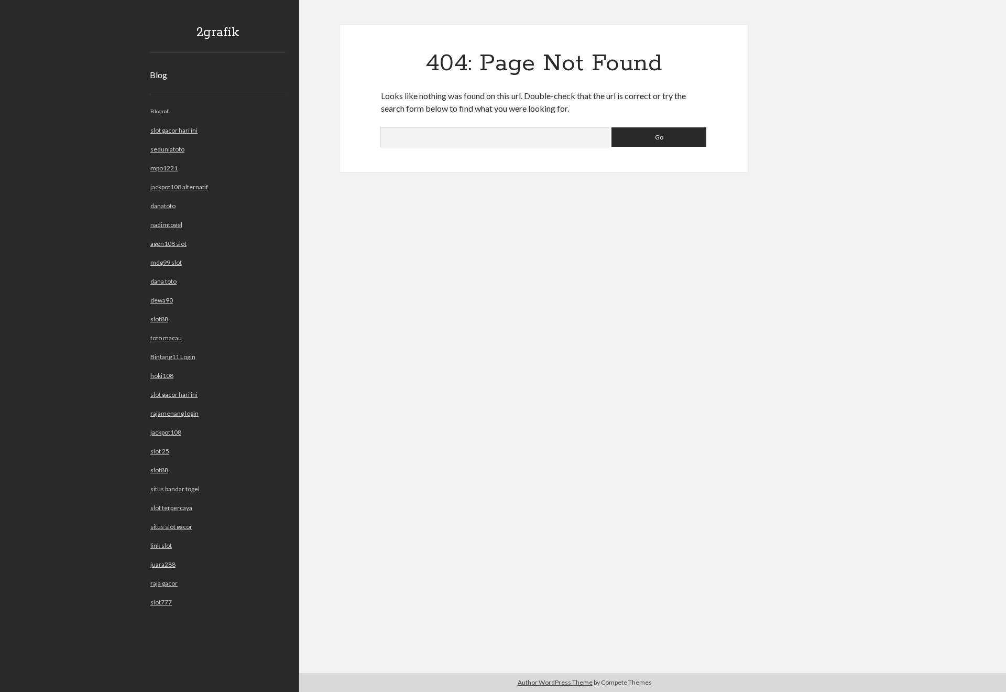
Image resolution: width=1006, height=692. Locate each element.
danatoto (163, 206)
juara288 (163, 564)
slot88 (159, 319)
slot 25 (159, 451)
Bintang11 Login (172, 357)
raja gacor (164, 583)
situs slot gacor (171, 527)
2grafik (217, 32)
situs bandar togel (175, 489)
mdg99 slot (166, 262)
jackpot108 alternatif (179, 187)
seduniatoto (167, 149)
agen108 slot (168, 243)
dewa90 (161, 300)
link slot (161, 545)
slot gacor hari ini (174, 130)
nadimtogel (166, 225)
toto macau (166, 338)
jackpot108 (165, 432)
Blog (158, 75)
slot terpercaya (171, 508)
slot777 (161, 602)
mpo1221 (164, 168)
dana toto (163, 281)
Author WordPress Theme (555, 682)
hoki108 (161, 376)
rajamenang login (174, 413)
